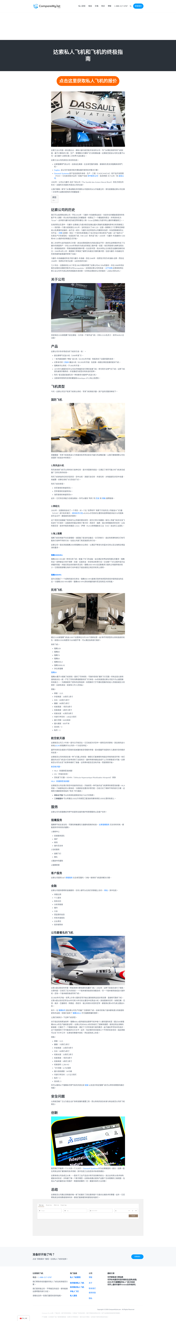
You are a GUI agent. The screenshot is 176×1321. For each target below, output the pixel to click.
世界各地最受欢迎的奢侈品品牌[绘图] (122, 1279)
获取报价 (137, 1257)
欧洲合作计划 (77, 513)
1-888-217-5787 (45, 1277)
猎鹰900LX (77, 1013)
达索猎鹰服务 (104, 825)
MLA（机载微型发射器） (61, 781)
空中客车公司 (92, 176)
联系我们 (92, 1288)
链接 (86, 1085)
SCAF (57, 745)
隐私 (90, 1298)
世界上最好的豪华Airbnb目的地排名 (121, 1284)
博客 (90, 1277)
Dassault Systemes (61, 173)
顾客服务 (69, 878)
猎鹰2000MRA (57, 555)
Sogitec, (57, 170)
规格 (104, 498)
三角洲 (66, 362)
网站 (106, 890)
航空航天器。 (56, 767)
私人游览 (73, 1296)
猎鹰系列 (62, 1010)
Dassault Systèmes (90, 1168)
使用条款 (92, 1293)
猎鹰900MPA (56, 575)
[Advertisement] (88, 26)
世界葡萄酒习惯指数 (115, 1277)
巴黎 (60, 233)
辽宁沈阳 (108, 268)
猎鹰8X (54, 672)
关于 (90, 1283)
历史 (97, 498)
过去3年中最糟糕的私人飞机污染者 (121, 1282)
